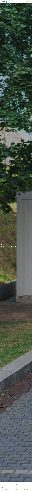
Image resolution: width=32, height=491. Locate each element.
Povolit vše (6, 489)
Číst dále (30, 484)
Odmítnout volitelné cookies (25, 489)
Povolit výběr (16, 489)
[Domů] (5, 1)
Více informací (2, 487)
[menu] (1, 1)
